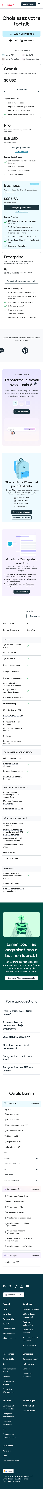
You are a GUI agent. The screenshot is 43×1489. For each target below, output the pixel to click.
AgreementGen (9, 1319)
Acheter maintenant (21, 152)
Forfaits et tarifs (9, 1334)
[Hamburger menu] (39, 4)
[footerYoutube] (27, 1286)
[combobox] (13, 1294)
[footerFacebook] (4, 1286)
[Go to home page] (9, 4)
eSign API (6, 1324)
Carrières (26, 1369)
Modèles (6, 1377)
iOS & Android (28, 1406)
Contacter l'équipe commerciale (21, 281)
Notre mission (28, 1364)
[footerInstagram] (21, 1286)
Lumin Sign (7, 1314)
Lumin (5, 1309)
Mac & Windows (29, 1411)
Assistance (7, 1451)
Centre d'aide (8, 1359)
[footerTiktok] (15, 1286)
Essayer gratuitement (21, 147)
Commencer (21, 89)
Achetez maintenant (21, 517)
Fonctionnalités (9, 1329)
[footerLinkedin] (10, 1286)
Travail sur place (29, 1345)
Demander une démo (11, 1461)
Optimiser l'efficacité (31, 1309)
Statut (5, 1429)
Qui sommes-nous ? (30, 1359)
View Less (35, 1104)
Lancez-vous (28, 4)
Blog (4, 1364)
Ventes (5, 1456)
